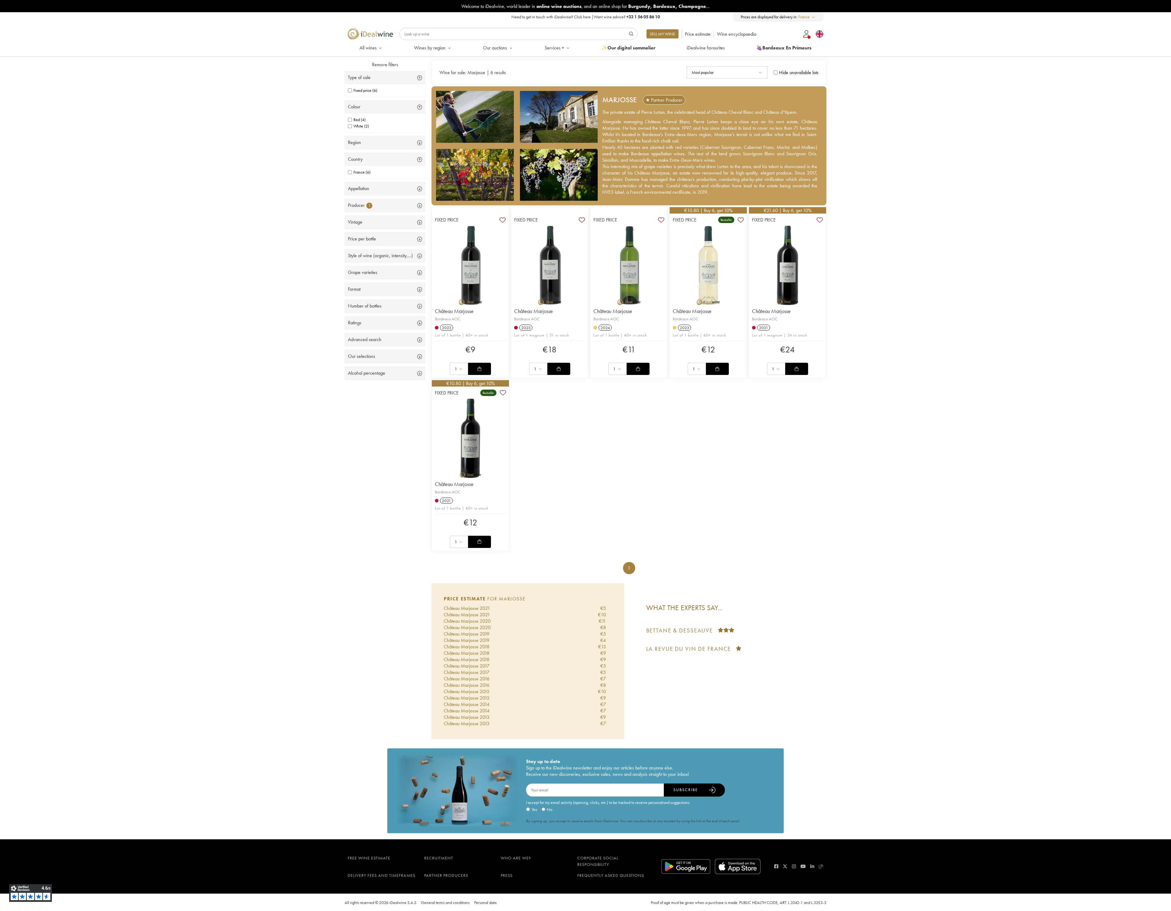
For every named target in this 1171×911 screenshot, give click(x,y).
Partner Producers (446, 875)
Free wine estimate (369, 858)
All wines (368, 48)
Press (507, 875)
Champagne (692, 6)
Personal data (485, 902)
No (549, 809)
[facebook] (776, 866)
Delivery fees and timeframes (381, 875)
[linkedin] (812, 866)
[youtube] (803, 866)
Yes (534, 809)
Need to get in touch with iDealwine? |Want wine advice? (585, 17)
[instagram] (794, 866)
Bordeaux (664, 6)
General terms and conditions (445, 902)
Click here (582, 17)
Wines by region (430, 48)
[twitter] (785, 866)
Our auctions (495, 48)
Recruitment (438, 858)
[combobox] (807, 17)
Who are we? (516, 858)
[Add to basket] (479, 369)
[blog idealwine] (821, 866)
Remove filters (385, 64)
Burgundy (639, 6)
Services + (554, 48)
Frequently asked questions (610, 875)
